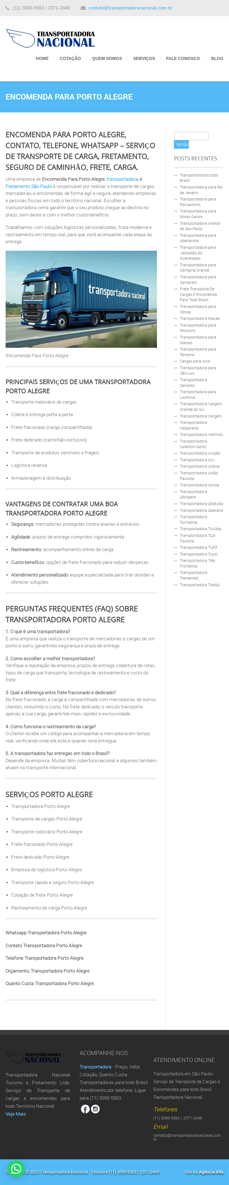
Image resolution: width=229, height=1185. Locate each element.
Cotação (70, 58)
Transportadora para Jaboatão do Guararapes (198, 253)
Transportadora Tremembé (193, 575)
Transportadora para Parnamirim (198, 201)
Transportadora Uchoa (199, 484)
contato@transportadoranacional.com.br (130, 8)
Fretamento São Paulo (29, 186)
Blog (217, 58)
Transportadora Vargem (201, 416)
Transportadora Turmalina (193, 519)
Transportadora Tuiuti (199, 554)
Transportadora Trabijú (200, 584)
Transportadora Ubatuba (201, 503)
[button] (16, 1168)
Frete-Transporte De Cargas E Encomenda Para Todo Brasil (198, 294)
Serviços (144, 58)
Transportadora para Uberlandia (198, 238)
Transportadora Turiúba (200, 528)
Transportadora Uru (197, 459)
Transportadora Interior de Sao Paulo (200, 226)
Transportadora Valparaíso (193, 425)
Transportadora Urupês (200, 453)
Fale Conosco (183, 58)
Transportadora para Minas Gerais (198, 213)
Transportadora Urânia (200, 466)
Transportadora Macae (200, 318)
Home (42, 58)
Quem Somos (107, 58)
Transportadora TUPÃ (199, 547)
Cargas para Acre (195, 361)
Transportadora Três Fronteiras (197, 563)
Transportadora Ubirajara (193, 494)
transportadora (122, 179)
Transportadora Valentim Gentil (193, 443)
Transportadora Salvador (193, 382)
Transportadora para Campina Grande (198, 267)
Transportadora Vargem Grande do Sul (201, 406)
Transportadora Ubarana (201, 510)
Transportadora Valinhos (201, 434)
